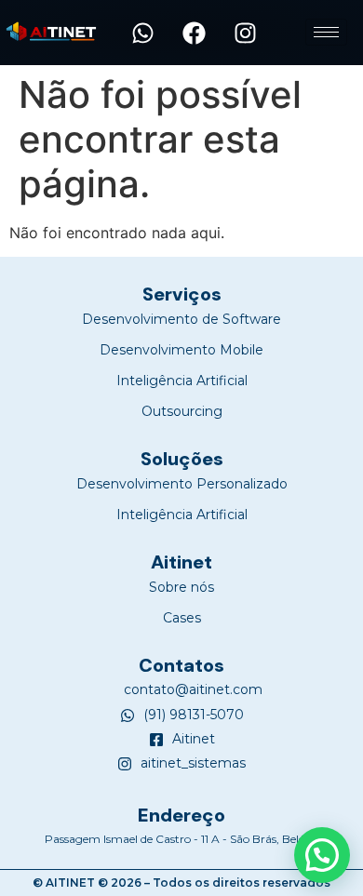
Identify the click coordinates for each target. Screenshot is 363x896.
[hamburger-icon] (326, 32)
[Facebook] (194, 32)
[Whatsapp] (143, 32)
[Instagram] (245, 32)
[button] (182, 617)
